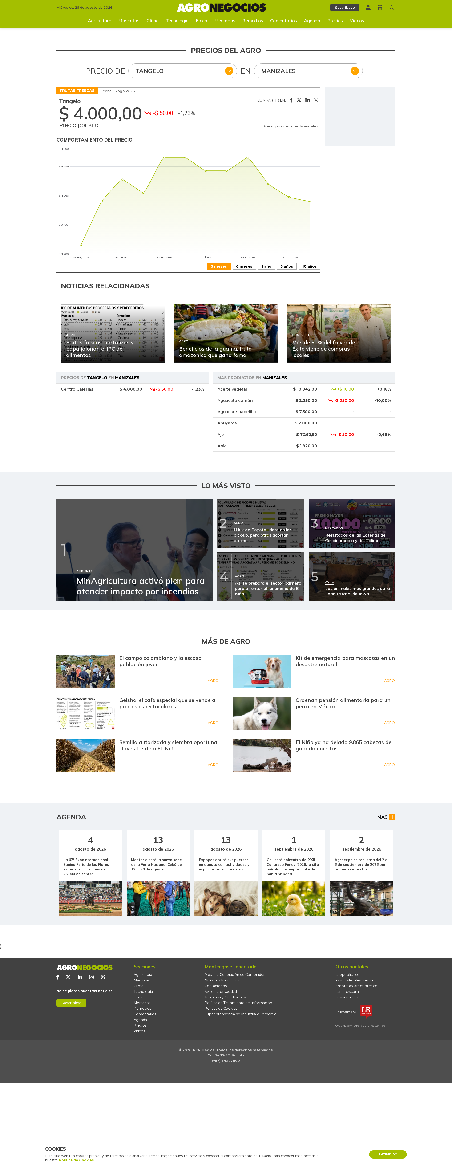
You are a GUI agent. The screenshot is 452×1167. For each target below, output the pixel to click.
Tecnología (177, 21)
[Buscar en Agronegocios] (392, 7)
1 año (266, 266)
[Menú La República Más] (380, 7)
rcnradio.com (346, 997)
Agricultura (100, 21)
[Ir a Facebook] (57, 977)
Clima (153, 21)
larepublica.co (347, 975)
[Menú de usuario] (368, 7)
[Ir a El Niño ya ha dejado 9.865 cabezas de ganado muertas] (262, 755)
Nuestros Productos (222, 980)
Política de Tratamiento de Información (238, 1003)
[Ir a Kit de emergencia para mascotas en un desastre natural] (262, 671)
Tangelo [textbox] (150, 71)
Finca (201, 21)
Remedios (252, 21)
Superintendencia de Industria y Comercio (241, 1014)
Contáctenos (216, 986)
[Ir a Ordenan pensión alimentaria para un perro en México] (262, 713)
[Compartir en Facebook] (291, 100)
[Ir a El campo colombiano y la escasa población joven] (85, 671)
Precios (335, 21)
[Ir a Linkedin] (80, 977)
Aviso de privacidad (221, 991)
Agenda (312, 21)
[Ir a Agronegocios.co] (84, 967)
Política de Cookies (221, 1008)
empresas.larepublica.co (356, 986)
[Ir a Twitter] (68, 977)
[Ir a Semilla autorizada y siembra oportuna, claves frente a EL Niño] (85, 755)
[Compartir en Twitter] (298, 100)
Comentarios (283, 21)
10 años (309, 266)
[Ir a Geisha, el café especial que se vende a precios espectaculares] (85, 713)
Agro (213, 681)
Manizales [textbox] (278, 71)
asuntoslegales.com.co (355, 980)
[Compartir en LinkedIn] (307, 100)
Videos (357, 21)
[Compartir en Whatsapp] (316, 100)
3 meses (219, 266)
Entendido (388, 1154)
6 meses (244, 266)
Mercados (224, 21)
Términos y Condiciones (225, 997)
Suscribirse (71, 1003)
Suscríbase (345, 7)
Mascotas (129, 21)
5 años (287, 266)
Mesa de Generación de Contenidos (235, 975)
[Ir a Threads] (103, 977)
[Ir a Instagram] (91, 977)
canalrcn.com (347, 991)
